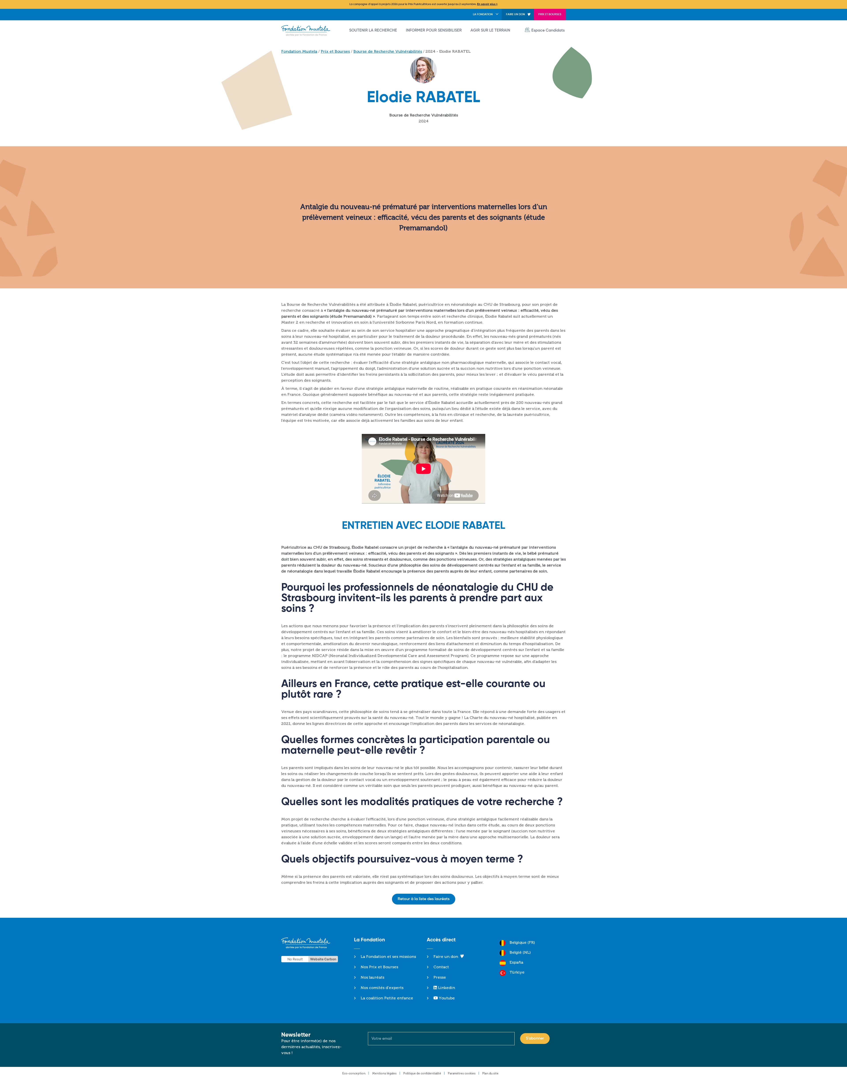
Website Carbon (323, 959)
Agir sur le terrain (490, 30)
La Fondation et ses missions (388, 956)
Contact (441, 967)
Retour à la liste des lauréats (424, 899)
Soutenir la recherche (373, 30)
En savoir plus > (487, 4)
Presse (439, 977)
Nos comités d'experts (382, 987)
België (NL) (520, 952)
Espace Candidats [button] (548, 30)
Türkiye (517, 972)
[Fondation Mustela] (306, 30)
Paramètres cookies (462, 1073)
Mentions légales (384, 1073)
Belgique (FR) (522, 942)
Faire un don (515, 14)
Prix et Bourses (549, 14)
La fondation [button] (483, 14)
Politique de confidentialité (422, 1073)
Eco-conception (353, 1073)
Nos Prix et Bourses (379, 967)
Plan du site (490, 1073)
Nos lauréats (372, 977)
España (516, 962)
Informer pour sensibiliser (434, 30)
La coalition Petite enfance (387, 998)
